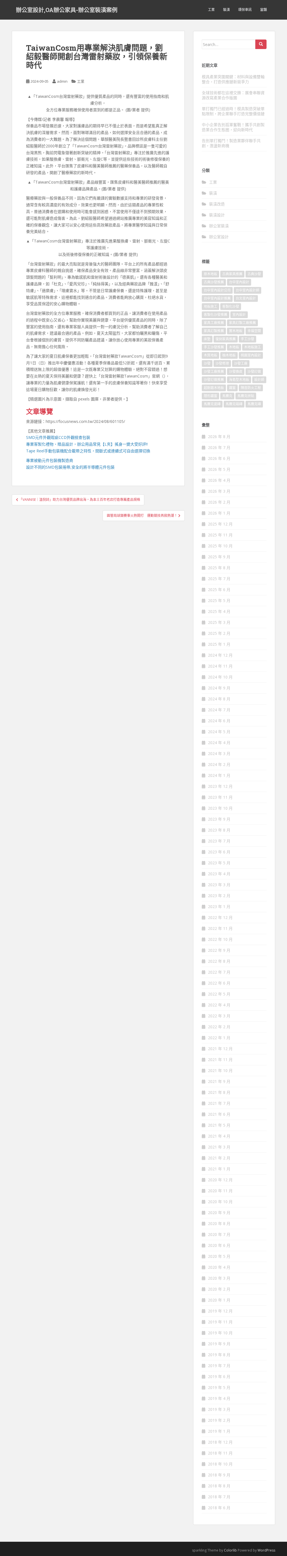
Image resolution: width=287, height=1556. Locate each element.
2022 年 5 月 (219, 994)
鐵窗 (232, 387)
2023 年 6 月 (219, 852)
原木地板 (210, 274)
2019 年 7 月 (219, 1365)
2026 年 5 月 (219, 469)
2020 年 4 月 (219, 1267)
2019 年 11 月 (220, 1322)
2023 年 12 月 (220, 786)
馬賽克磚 (254, 404)
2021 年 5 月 (219, 1125)
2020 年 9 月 (219, 1212)
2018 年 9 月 (219, 1475)
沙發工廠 (240, 363)
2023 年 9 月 (219, 819)
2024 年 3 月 (219, 753)
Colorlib (230, 1550)
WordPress (266, 1550)
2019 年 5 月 (219, 1387)
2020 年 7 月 (219, 1234)
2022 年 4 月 (219, 1005)
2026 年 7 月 (219, 447)
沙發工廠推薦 (214, 371)
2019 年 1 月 (219, 1431)
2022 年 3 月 (219, 1015)
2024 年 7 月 (219, 709)
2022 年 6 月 (219, 983)
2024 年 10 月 (220, 677)
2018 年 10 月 (220, 1464)
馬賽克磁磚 (234, 404)
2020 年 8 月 (219, 1223)
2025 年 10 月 (220, 545)
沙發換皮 (235, 371)
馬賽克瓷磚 (212, 404)
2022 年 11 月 (220, 928)
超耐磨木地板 (214, 387)
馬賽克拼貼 (245, 395)
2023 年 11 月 (220, 797)
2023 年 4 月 (219, 873)
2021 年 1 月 (219, 1168)
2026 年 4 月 (219, 480)
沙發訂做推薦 (214, 379)
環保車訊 (245, 9)
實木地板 (235, 330)
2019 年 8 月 (219, 1354)
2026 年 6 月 (219, 458)
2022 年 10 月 (220, 939)
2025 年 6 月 (219, 589)
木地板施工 (252, 347)
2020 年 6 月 (219, 1245)
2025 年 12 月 (220, 524)
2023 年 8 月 (219, 830)
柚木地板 (229, 355)
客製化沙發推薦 (215, 314)
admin (62, 81)
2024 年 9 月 (219, 688)
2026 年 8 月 (219, 436)
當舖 (263, 9)
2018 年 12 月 (220, 1442)
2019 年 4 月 (219, 1398)
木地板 (234, 347)
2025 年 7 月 (219, 578)
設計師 (259, 379)
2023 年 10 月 (220, 808)
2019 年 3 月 (219, 1409)
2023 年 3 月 (219, 884)
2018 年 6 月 (219, 1507)
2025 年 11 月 (220, 535)
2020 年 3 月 (219, 1278)
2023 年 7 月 (219, 841)
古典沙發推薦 (214, 282)
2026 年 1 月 (219, 513)
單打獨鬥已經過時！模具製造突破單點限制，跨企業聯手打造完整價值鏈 (233, 111)
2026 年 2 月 (219, 502)
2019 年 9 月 (219, 1343)
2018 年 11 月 (220, 1453)
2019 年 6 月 (219, 1376)
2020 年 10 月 (220, 1201)
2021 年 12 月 (220, 1048)
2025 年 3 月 (219, 622)
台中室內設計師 (247, 290)
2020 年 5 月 (219, 1256)
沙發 (207, 363)
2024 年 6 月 (219, 720)
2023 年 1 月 (219, 906)
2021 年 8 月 (219, 1092)
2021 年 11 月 (220, 1059)
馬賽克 (227, 395)
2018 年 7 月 (219, 1496)
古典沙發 (254, 274)
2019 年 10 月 (220, 1332)
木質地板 (210, 355)
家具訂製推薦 (214, 330)
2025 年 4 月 (219, 611)
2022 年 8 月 (219, 961)
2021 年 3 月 (219, 1147)
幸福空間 (254, 330)
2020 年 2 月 (219, 1289)
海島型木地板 (239, 379)
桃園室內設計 (251, 355)
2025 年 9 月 (219, 556)
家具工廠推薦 (214, 322)
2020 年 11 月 (220, 1190)
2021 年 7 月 (219, 1103)
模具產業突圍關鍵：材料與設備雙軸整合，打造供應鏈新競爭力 (233, 79)
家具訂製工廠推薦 (242, 322)
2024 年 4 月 (219, 742)
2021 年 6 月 (219, 1114)
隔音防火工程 (251, 387)
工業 (211, 9)
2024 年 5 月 (219, 731)
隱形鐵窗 (210, 395)
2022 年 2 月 (219, 1026)
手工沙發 (247, 339)
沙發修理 (222, 363)
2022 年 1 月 (219, 1037)
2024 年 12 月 (220, 655)
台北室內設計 (246, 298)
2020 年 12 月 (220, 1179)
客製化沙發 (230, 306)
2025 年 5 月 (219, 600)
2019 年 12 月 (220, 1311)
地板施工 (210, 306)
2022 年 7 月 (219, 972)
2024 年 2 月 (219, 764)
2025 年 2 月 (219, 633)
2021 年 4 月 (219, 1136)
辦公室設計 (219, 236)
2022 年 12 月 (220, 917)
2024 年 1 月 (219, 775)
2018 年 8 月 (219, 1485)
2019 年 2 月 (219, 1420)
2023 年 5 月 (219, 862)
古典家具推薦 (232, 274)
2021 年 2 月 (219, 1158)
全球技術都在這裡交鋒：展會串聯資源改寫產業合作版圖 (233, 95)
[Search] (261, 44)
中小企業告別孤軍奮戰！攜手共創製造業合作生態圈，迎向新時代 (233, 127)
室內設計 (239, 314)
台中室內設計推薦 (217, 298)
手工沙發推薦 (214, 347)
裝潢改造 (217, 204)
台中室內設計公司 (217, 290)
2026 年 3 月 (219, 491)
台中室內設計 (239, 282)
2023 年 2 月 (219, 895)
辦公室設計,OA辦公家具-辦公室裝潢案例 (66, 9)
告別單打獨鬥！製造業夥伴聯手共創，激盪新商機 (231, 143)
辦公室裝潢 (219, 225)
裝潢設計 (217, 214)
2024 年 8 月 (219, 698)
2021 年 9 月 (219, 1081)
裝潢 (226, 9)
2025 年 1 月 (219, 644)
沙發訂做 (254, 371)
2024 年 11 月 (220, 666)
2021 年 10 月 (220, 1070)
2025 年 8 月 (219, 567)
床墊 (207, 339)
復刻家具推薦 (226, 339)
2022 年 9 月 (219, 950)
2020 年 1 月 (219, 1300)
